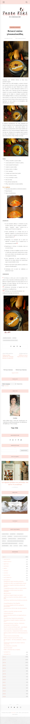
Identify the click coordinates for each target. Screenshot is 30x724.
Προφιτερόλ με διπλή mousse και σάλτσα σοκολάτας (13, 591)
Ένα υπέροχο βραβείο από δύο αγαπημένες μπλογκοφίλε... (14, 605)
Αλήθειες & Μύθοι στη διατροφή (20, 536)
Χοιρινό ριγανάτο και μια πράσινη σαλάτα (13, 629)
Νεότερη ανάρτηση (8, 369)
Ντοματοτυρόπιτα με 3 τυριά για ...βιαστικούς (14, 623)
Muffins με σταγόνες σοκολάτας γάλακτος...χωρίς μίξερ (15, 597)
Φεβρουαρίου (7, 561)
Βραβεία (25, 545)
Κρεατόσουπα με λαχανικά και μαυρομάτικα (13, 618)
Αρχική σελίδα (15, 372)
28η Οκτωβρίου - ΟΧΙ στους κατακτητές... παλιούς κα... (15, 640)
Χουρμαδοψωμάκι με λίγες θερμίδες (12, 603)
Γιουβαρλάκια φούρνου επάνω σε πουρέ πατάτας (15, 588)
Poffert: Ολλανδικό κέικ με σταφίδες (12, 649)
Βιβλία (21, 545)
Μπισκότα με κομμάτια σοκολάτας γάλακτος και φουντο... (14, 585)
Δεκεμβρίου (7, 654)
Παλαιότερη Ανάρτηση (21, 369)
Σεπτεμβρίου (7, 577)
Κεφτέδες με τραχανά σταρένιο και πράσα (13, 595)
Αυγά (11, 545)
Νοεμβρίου (7, 652)
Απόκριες (21, 543)
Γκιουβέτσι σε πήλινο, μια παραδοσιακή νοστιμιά (15, 583)
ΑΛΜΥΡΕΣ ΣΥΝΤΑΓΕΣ (15, 27)
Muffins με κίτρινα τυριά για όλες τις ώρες (13, 637)
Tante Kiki (13, 712)
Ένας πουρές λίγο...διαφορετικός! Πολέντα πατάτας (15, 631)
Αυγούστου (7, 575)
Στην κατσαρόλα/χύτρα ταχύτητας (10, 340)
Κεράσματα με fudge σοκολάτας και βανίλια (13, 581)
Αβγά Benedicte (7, 593)
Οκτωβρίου (7, 579)
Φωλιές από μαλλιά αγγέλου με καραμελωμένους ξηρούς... (15, 615)
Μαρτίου (6, 564)
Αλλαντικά (4, 538)
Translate (6, 385)
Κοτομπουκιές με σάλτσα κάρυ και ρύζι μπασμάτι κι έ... (15, 609)
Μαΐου (5, 568)
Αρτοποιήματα (5, 545)
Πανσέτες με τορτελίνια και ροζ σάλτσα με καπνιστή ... (15, 600)
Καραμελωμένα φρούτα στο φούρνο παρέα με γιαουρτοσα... (14, 643)
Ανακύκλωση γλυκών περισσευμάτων (9, 543)
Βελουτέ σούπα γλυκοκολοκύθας (11, 635)
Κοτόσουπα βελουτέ (8, 613)
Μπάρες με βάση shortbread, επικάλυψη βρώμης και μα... (16, 633)
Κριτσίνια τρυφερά (8, 647)
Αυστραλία (16, 545)
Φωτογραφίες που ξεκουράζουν (11, 625)
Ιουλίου (6, 573)
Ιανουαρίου (7, 559)
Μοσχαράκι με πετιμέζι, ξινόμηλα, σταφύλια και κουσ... (14, 620)
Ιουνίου (6, 570)
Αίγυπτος (4, 536)
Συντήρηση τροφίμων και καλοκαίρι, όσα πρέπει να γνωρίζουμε (15, 483)
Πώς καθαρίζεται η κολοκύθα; (10, 645)
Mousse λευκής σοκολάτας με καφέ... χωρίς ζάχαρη (15, 627)
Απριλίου (6, 566)
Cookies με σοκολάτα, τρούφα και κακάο (13, 611)
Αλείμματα (10, 536)
